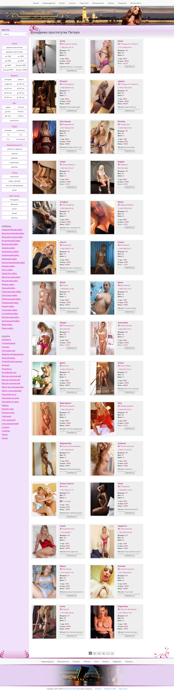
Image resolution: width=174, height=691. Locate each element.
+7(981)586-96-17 (125, 248)
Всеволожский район (11, 240)
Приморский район (10, 302)
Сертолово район (9, 310)
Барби (121, 161)
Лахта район (7, 269)
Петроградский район (11, 299)
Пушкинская (125, 124)
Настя (63, 242)
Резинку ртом (7, 409)
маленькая (21, 130)
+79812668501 (65, 532)
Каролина (123, 606)
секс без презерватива (14, 185)
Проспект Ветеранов (128, 609)
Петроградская (68, 84)
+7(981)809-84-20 (67, 87)
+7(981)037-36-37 (67, 47)
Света (121, 242)
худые (8, 107)
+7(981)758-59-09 (125, 87)
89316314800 (123, 168)
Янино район (7, 328)
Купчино (65, 365)
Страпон (5, 427)
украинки (14, 158)
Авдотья (122, 525)
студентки (8, 84)
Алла (62, 40)
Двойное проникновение (13, 354)
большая (8, 130)
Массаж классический (11, 376)
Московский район (10, 280)
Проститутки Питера (70, 689)
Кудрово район (8, 266)
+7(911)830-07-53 (67, 572)
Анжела (122, 443)
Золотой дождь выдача (12, 361)
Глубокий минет (9, 343)
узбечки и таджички (14, 149)
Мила (120, 201)
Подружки (122, 3)
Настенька (65, 121)
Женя (62, 282)
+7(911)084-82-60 (125, 47)
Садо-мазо (84, 3)
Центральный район (11, 320)
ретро (14, 190)
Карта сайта (123, 689)
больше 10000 (21, 70)
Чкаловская (66, 245)
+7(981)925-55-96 (125, 532)
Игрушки (5, 365)
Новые (36, 3)
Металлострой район (11, 277)
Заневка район (8, 247)
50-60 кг (21, 111)
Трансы (111, 3)
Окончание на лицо (10, 401)
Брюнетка (14, 204)
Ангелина (123, 322)
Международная (126, 406)
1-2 (8, 134)
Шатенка (14, 217)
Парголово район (9, 295)
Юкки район (7, 324)
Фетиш (5, 434)
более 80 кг (14, 120)
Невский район (8, 288)
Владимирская (68, 124)
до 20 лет (8, 88)
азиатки (14, 153)
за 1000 (8, 56)
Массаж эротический (11, 379)
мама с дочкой (14, 181)
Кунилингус (7, 368)
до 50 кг (8, 111)
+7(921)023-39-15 (125, 329)
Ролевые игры (8, 412)
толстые (21, 107)
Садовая (65, 609)
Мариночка (65, 443)
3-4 (8, 139)
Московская (66, 569)
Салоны (72, 3)
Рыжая (14, 213)
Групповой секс (8, 350)
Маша (63, 566)
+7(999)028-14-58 (67, 289)
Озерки (65, 285)
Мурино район (8, 284)
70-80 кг (21, 116)
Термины (129, 661)
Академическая (68, 528)
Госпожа (5, 347)
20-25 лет (8, 93)
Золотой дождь (8, 358)
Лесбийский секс (9, 372)
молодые (8, 79)
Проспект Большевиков (71, 446)
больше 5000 (21, 65)
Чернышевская (126, 325)
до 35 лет (20, 84)
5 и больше (20, 139)
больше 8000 (8, 70)
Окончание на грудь (10, 398)
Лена (120, 40)
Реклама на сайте (110, 689)
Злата (121, 362)
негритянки (14, 162)
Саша (62, 525)
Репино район (8, 306)
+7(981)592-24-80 (125, 128)
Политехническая (127, 446)
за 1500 (21, 56)
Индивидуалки (49, 3)
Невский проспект (127, 569)
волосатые (14, 176)
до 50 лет (20, 97)
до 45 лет (20, 93)
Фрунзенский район (10, 317)
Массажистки (98, 3)
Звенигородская (68, 164)
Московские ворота (69, 44)
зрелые (21, 79)
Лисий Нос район (9, 273)
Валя (120, 282)
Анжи (62, 161)
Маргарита (65, 403)
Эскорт (62, 3)
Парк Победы (125, 365)
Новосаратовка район (11, 291)
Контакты (98, 689)
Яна (120, 403)
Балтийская (124, 245)
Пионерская (125, 486)
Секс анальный (8, 420)
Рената (63, 81)
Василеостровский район (13, 233)
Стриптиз (6, 430)
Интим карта (136, 3)
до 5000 (8, 65)
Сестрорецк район (10, 313)
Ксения (121, 566)
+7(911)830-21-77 (67, 490)
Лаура (63, 322)
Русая (14, 208)
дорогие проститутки (14, 47)
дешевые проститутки (14, 52)
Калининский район (10, 255)
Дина (62, 362)
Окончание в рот (9, 394)
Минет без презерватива (12, 387)
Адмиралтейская (126, 205)
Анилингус (6, 339)
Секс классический (10, 423)
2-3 (21, 134)
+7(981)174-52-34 (125, 449)
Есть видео (66, 501)
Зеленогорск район (10, 251)
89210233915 (65, 329)
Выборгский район (10, 244)
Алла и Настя (67, 483)
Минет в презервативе (12, 390)
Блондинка (14, 199)
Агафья (64, 201)
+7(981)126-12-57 (125, 289)
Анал (96, 661)
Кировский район (9, 258)
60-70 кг (8, 116)
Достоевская (125, 285)
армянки (14, 167)
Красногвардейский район (13, 262)
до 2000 (8, 61)
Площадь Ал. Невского (129, 44)
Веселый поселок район (12, 237)
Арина (121, 81)
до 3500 (21, 61)
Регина (121, 121)
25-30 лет (8, 97)
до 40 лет (20, 88)
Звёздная (124, 164)
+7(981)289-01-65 (67, 248)
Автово (65, 486)
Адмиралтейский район (12, 229)
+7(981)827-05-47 (67, 168)
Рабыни (5, 405)
